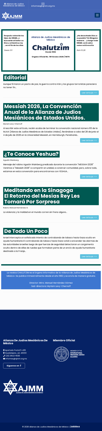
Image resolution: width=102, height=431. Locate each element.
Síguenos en (13, 365)
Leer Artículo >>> (89, 92)
